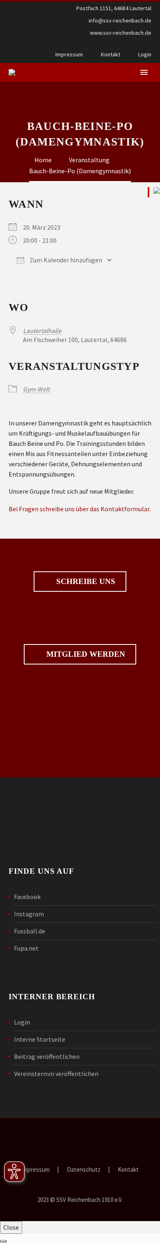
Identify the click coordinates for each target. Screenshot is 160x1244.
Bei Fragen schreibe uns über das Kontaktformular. (80, 509)
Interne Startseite (39, 1039)
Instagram (29, 914)
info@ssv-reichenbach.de (120, 20)
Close (11, 1227)
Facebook (27, 897)
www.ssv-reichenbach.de (120, 32)
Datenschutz (84, 1170)
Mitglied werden (80, 654)
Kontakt (110, 54)
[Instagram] (147, 45)
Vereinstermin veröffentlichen (56, 1073)
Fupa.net (26, 948)
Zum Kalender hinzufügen (65, 260)
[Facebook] (135, 45)
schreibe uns (80, 581)
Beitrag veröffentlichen (47, 1056)
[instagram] (94, 728)
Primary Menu (144, 72)
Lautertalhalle (42, 331)
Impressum (69, 54)
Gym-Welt (36, 389)
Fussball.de (29, 931)
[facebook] (66, 728)
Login (144, 54)
